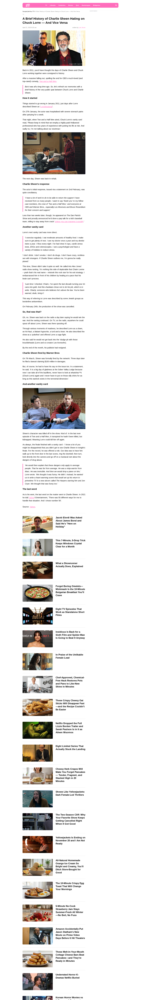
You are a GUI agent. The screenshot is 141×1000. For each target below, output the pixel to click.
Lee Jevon (82, 27)
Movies (70, 5)
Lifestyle (53, 5)
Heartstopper (86, 5)
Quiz (77, 5)
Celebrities (61, 5)
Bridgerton (96, 5)
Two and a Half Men (47, 81)
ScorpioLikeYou (27, 11)
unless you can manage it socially (69, 221)
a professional (46, 107)
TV (46, 5)
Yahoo (31, 497)
